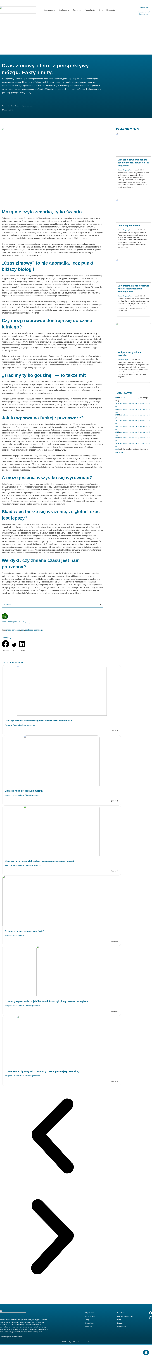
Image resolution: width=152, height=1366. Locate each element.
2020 (117, 432)
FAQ (119, 1320)
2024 (117, 409)
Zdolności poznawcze (23, 106)
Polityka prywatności (125, 1316)
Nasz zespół (90, 1316)
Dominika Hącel (123, 359)
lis (149, 403)
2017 (117, 449)
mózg (8, 630)
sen (22, 630)
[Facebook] (150, 1312)
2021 (117, 426)
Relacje (15, 725)
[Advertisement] (76, 36)
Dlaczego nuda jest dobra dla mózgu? (24, 791)
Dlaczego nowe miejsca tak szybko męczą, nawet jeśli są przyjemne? (39, 861)
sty (121, 398)
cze (136, 398)
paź (147, 403)
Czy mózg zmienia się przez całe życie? (24, 931)
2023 (117, 415)
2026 (117, 398)
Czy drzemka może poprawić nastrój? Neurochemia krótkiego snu (133, 288)
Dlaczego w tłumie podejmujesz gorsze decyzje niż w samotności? (38, 720)
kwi (130, 398)
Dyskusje (88, 1326)
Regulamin (121, 1313)
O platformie (90, 1313)
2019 (117, 438)
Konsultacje (89, 1323)
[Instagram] (150, 1317)
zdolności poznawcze (34, 630)
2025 (117, 403)
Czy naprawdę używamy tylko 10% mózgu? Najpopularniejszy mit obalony (42, 1071)
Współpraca (121, 1326)
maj (132, 398)
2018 (117, 443)
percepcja (16, 630)
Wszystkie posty (24, 622)
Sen (12, 106)
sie (141, 403)
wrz (143, 403)
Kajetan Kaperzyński (125, 170)
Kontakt (120, 1323)
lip (138, 398)
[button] (5, 642)
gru (116, 406)
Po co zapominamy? (129, 225)
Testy (87, 1320)
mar (126, 398)
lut (124, 398)
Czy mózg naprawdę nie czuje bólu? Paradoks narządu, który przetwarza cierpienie (46, 1001)
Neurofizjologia (18, 795)
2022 (117, 421)
